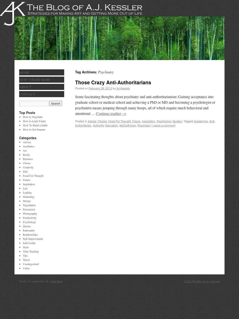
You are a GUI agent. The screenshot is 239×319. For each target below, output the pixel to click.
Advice (92, 121)
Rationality (29, 230)
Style (25, 247)
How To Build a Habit (35, 125)
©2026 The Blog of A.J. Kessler (202, 281)
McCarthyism (128, 125)
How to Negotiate (32, 117)
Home (24, 72)
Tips (25, 255)
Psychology (164, 121)
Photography (30, 213)
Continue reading (111, 113)
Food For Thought (119, 121)
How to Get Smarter (34, 129)
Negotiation (29, 205)
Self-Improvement (33, 239)
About (25, 87)
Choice (102, 121)
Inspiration (148, 121)
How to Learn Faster (34, 121)
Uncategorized (31, 264)
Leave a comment (164, 125)
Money (27, 201)
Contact (27, 94)
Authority (98, 125)
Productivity (29, 218)
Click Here (56, 281)
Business (28, 159)
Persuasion (29, 209)
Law (25, 188)
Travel (26, 260)
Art (25, 150)
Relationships (30, 234)
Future (136, 121)
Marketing (28, 196)
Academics (201, 121)
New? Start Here (34, 79)
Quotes (177, 121)
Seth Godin (29, 243)
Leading (27, 192)
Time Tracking (31, 251)
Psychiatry (144, 125)
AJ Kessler (123, 88)
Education (111, 125)
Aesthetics (28, 146)
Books (26, 154)
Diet (25, 171)
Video (26, 268)
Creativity (28, 167)
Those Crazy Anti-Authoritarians (113, 82)
